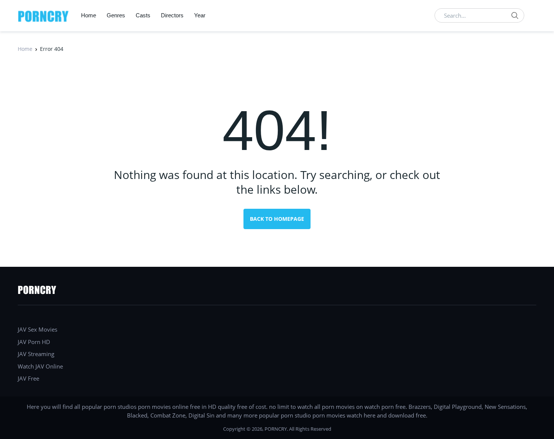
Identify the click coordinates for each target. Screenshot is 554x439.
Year (199, 15)
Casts (143, 15)
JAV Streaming (36, 354)
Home (88, 15)
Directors (172, 15)
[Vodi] (43, 15)
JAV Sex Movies (37, 329)
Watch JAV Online (40, 366)
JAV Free (28, 378)
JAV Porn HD (34, 342)
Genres (116, 15)
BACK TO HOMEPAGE (277, 218)
